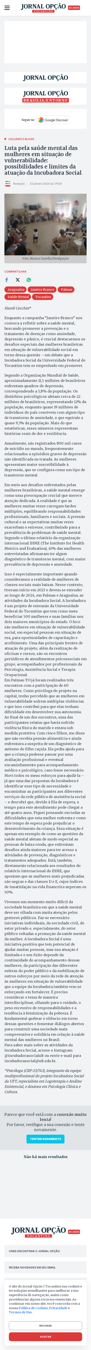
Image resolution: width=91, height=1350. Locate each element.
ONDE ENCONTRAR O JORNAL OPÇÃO (34, 1251)
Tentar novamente (45, 1139)
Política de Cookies (33, 1308)
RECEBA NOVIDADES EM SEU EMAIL (32, 1267)
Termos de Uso (20, 1312)
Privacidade (58, 1308)
